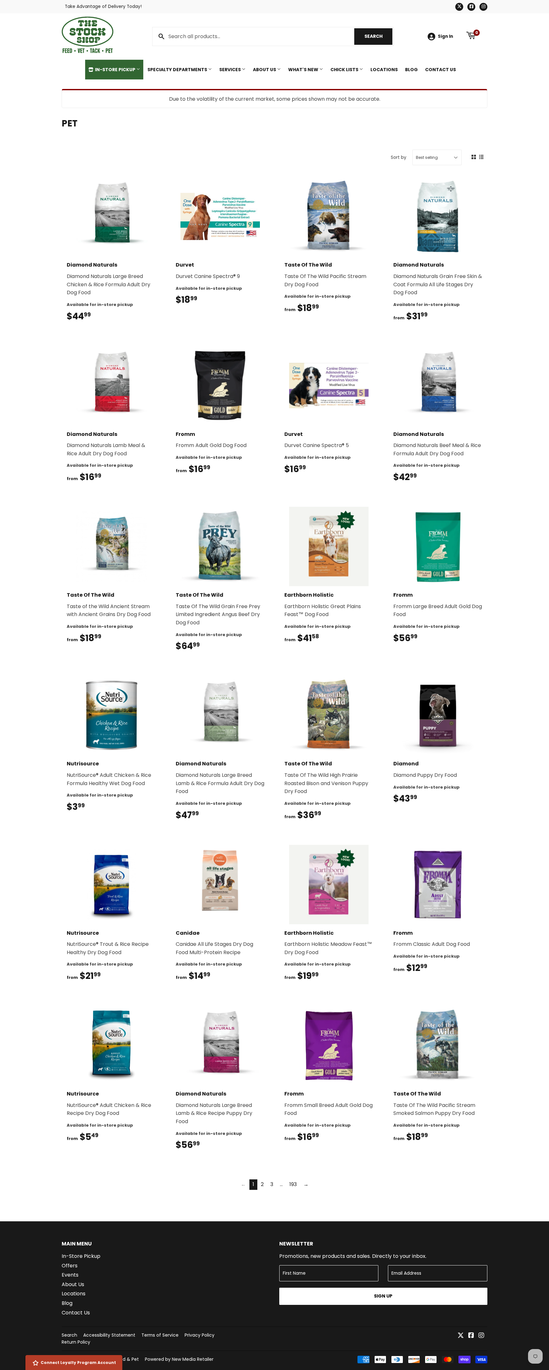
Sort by (398, 157)
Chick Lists (344, 69)
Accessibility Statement (109, 1335)
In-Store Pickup (115, 69)
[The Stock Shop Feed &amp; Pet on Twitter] (461, 1335)
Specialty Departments (177, 69)
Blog (411, 69)
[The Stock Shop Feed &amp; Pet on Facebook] (471, 1335)
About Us (265, 69)
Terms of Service (160, 1335)
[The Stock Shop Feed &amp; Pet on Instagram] (481, 1335)
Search (378, 36)
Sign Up (383, 1296)
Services (230, 69)
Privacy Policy (199, 1335)
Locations (384, 69)
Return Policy (76, 1342)
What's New (303, 69)
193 (293, 1184)
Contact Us (440, 69)
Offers (70, 1265)
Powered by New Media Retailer (179, 1359)
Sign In (445, 36)
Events (70, 1274)
